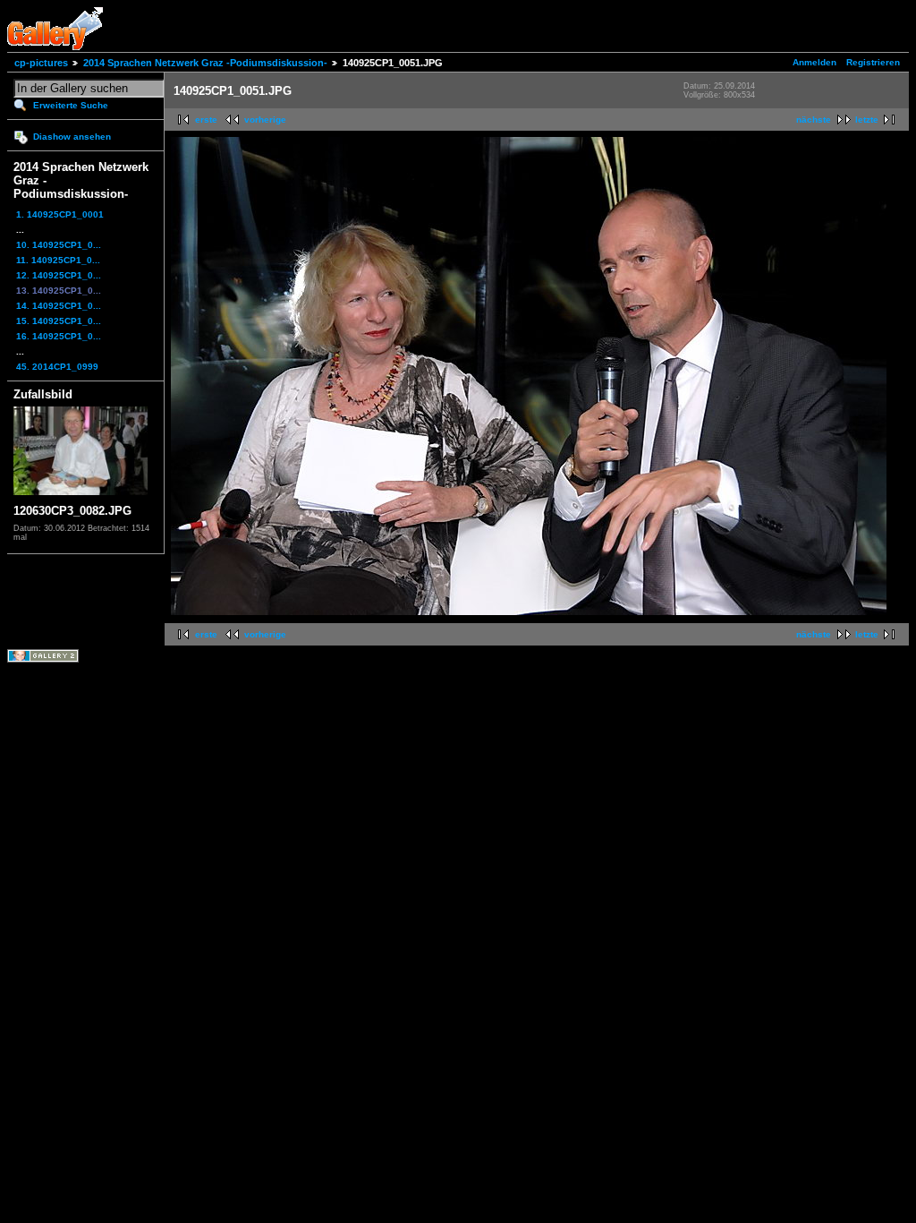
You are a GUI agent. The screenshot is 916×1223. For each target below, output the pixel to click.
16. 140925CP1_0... (58, 336)
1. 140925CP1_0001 (60, 214)
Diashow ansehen (72, 136)
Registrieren (873, 62)
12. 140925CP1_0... (58, 275)
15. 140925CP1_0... (58, 321)
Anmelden (814, 62)
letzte (866, 119)
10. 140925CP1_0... (58, 245)
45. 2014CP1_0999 (57, 367)
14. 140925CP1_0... (58, 306)
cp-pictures (41, 62)
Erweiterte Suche (70, 105)
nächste (813, 119)
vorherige (265, 119)
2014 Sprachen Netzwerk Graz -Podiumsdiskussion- (205, 62)
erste (206, 119)
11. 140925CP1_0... (58, 260)
